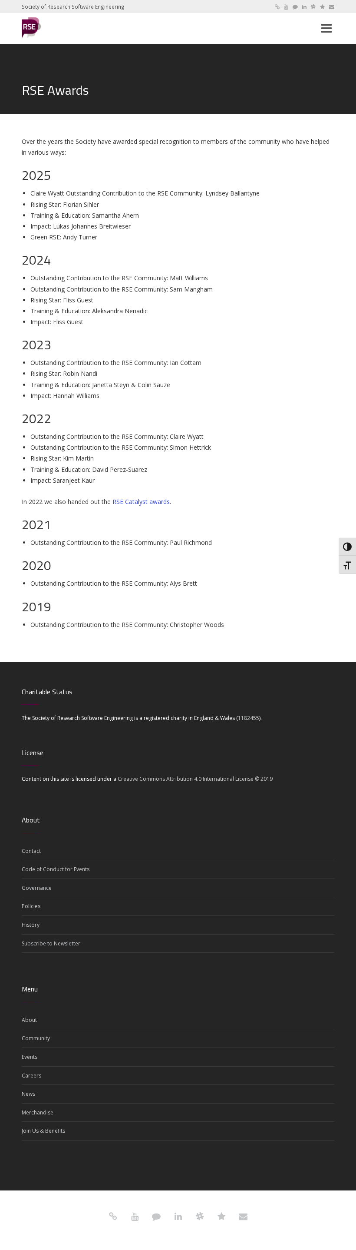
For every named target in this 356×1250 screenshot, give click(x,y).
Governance (37, 888)
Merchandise (37, 1112)
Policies (31, 906)
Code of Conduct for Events (55, 869)
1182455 (248, 718)
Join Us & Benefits (43, 1130)
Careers (31, 1075)
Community (36, 1038)
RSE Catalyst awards (141, 501)
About (29, 1020)
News (28, 1093)
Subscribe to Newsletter (51, 943)
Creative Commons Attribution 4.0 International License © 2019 (195, 778)
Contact (31, 851)
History (31, 924)
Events (29, 1057)
